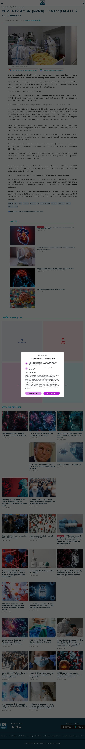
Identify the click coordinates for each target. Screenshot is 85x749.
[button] (42, 372)
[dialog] (42, 374)
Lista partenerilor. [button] (55, 380)
